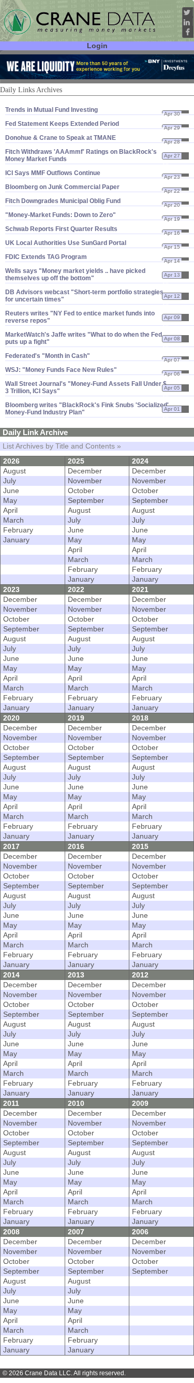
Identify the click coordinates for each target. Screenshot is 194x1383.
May (10, 501)
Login (97, 46)
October (81, 491)
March (13, 520)
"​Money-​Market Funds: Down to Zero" (60, 215)
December (85, 471)
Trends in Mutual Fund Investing (51, 109)
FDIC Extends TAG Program (46, 257)
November (85, 481)
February (18, 530)
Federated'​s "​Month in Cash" (47, 355)
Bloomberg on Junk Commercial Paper (62, 187)
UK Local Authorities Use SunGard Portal (65, 243)
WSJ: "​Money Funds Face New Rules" (61, 369)
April (10, 510)
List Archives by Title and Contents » (62, 446)
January (16, 540)
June (11, 491)
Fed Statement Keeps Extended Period (62, 123)
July (9, 481)
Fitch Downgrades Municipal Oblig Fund (63, 201)
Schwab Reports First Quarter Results (61, 229)
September (86, 501)
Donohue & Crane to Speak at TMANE (60, 137)
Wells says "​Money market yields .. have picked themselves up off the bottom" (75, 274)
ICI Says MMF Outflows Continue (52, 173)
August (14, 471)
